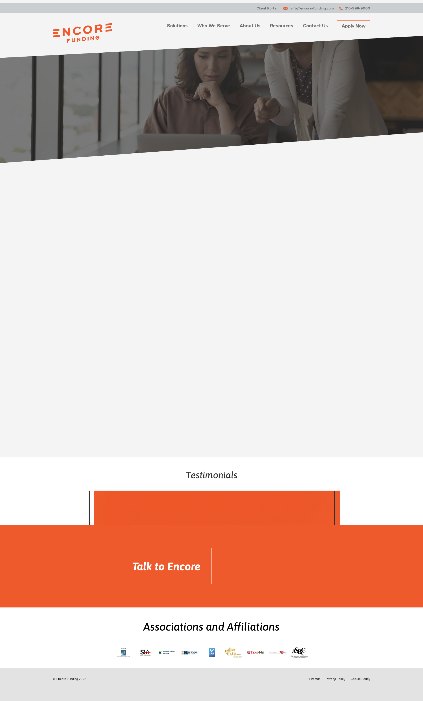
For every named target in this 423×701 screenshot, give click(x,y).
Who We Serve (213, 26)
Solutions (177, 26)
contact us (112, 408)
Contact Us (315, 26)
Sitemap (315, 679)
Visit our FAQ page (74, 408)
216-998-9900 (357, 8)
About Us (250, 26)
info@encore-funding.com (312, 8)
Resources (281, 26)
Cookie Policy (360, 679)
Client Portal (266, 8)
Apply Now (353, 26)
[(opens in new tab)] (123, 651)
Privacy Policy (335, 679)
